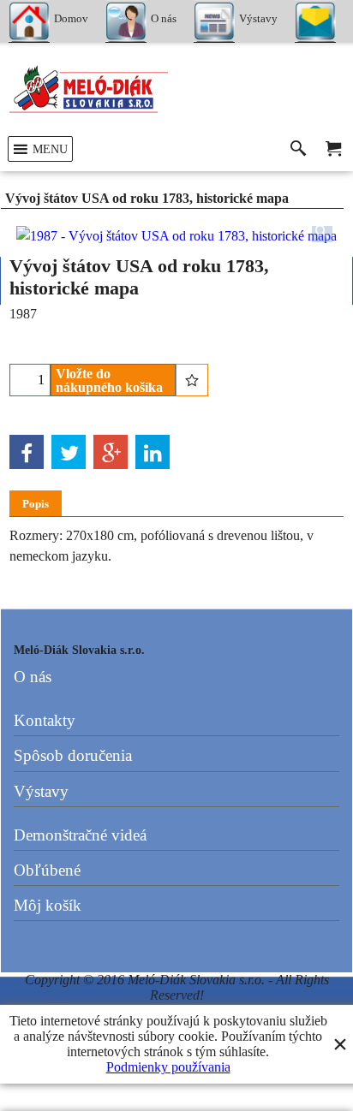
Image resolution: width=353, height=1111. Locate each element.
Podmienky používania (168, 1067)
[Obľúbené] (191, 380)
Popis (35, 503)
